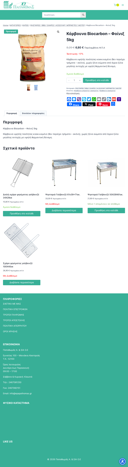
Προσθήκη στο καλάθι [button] (22, 213)
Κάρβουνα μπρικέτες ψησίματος (86, 91)
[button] (58, 32)
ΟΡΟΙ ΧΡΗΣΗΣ (10, 331)
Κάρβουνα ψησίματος (108, 91)
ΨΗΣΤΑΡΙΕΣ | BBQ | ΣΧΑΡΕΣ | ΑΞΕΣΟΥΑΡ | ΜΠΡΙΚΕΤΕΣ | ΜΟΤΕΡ (98, 88)
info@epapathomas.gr (21, 393)
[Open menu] (122, 5)
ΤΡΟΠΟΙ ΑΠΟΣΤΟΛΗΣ (14, 320)
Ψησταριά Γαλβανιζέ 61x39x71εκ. (62, 194)
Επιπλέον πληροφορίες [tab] (33, 113)
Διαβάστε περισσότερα (64, 210)
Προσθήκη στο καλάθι (97, 80)
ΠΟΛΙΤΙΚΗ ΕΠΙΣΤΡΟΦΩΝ (15, 309)
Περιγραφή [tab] (11, 113)
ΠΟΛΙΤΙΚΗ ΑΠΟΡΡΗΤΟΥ (15, 326)
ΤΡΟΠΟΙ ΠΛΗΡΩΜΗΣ (13, 315)
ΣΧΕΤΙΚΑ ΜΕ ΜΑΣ (12, 304)
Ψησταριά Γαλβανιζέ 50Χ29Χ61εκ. (105, 194)
